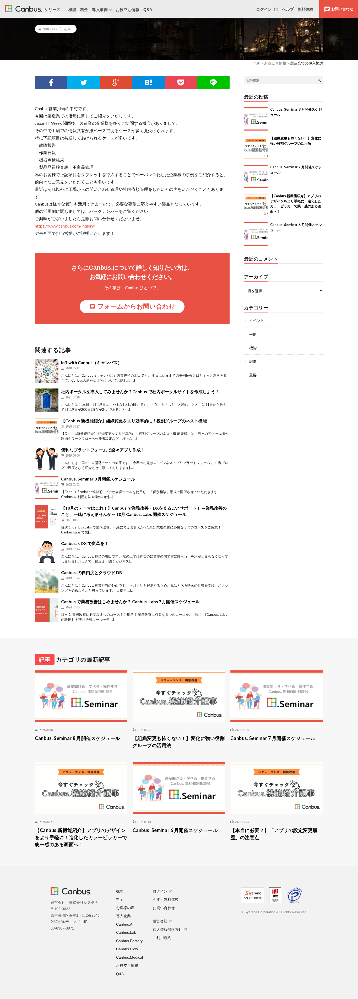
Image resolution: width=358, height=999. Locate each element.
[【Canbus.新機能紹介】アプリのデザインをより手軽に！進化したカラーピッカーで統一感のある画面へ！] (256, 205)
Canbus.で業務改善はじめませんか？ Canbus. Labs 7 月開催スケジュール (130, 601)
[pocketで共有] (181, 82)
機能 (72, 9)
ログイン (264, 9)
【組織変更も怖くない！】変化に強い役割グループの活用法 (179, 741)
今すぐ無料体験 (165, 899)
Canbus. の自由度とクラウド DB (91, 572)
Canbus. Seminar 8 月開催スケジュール (77, 738)
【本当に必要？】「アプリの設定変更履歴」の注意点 (274, 833)
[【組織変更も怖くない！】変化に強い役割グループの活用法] (256, 147)
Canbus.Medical (129, 957)
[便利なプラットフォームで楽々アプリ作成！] (46, 458)
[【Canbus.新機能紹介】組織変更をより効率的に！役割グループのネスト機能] (46, 429)
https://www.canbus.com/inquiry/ (65, 225)
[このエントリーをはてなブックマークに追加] (148, 82)
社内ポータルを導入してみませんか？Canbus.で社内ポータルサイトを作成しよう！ (140, 391)
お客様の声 (125, 908)
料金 (84, 9)
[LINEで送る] (213, 82)
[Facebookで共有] (51, 82)
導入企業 (123, 916)
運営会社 (160, 921)
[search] (319, 80)
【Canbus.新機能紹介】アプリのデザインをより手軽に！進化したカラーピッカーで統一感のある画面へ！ (81, 837)
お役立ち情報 (127, 9)
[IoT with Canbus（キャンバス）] (46, 371)
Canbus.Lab (126, 932)
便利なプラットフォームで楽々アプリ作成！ (103, 449)
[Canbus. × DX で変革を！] (46, 552)
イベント (256, 320)
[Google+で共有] (116, 82)
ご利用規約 (162, 938)
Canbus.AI (124, 924)
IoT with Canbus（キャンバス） (91, 362)
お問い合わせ (164, 908)
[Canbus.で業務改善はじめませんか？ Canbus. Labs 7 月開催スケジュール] (46, 610)
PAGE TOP (345, 963)
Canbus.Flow (127, 949)
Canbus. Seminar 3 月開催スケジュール (98, 478)
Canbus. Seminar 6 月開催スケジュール (175, 830)
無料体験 (305, 9)
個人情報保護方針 (167, 929)
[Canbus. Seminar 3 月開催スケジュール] (46, 487)
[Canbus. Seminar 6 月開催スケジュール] (256, 234)
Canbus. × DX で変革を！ (85, 543)
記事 (67, 28)
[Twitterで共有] (83, 82)
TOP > (257, 63)
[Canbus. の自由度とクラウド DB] (46, 581)
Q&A (147, 9)
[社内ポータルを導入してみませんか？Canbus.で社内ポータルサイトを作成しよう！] (46, 400)
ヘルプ (288, 9)
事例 (253, 334)
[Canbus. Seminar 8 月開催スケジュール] (256, 119)
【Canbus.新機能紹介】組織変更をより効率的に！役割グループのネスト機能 (134, 420)
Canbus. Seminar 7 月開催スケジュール (273, 738)
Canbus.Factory (129, 941)
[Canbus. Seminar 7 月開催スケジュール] (256, 176)
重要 (253, 375)
